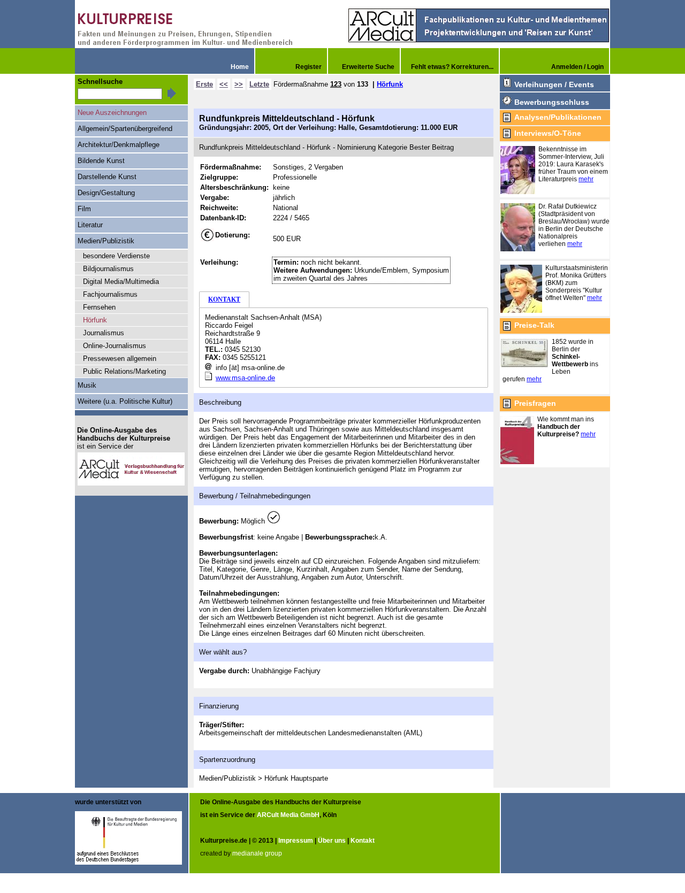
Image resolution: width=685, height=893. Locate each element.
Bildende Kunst (101, 161)
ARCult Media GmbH (288, 815)
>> (238, 84)
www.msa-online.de (245, 378)
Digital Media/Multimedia (121, 282)
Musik (87, 385)
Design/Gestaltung (106, 193)
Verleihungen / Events (554, 84)
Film (84, 209)
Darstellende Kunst (107, 177)
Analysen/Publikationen (558, 117)
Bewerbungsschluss (551, 102)
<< (223, 84)
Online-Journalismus (114, 346)
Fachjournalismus (110, 294)
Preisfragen (535, 403)
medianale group (257, 853)
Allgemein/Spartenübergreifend (125, 129)
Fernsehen (99, 307)
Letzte (259, 84)
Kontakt (363, 840)
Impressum (295, 840)
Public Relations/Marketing (124, 371)
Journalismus (103, 333)
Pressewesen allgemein (119, 359)
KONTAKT (224, 299)
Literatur (90, 225)
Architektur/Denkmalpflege (118, 145)
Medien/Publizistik (106, 241)
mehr (586, 179)
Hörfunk (390, 84)
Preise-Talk (534, 325)
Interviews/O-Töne (547, 133)
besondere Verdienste (116, 256)
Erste (204, 84)
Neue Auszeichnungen (112, 113)
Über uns (332, 840)
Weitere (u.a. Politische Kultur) (125, 401)
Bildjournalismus (108, 269)
